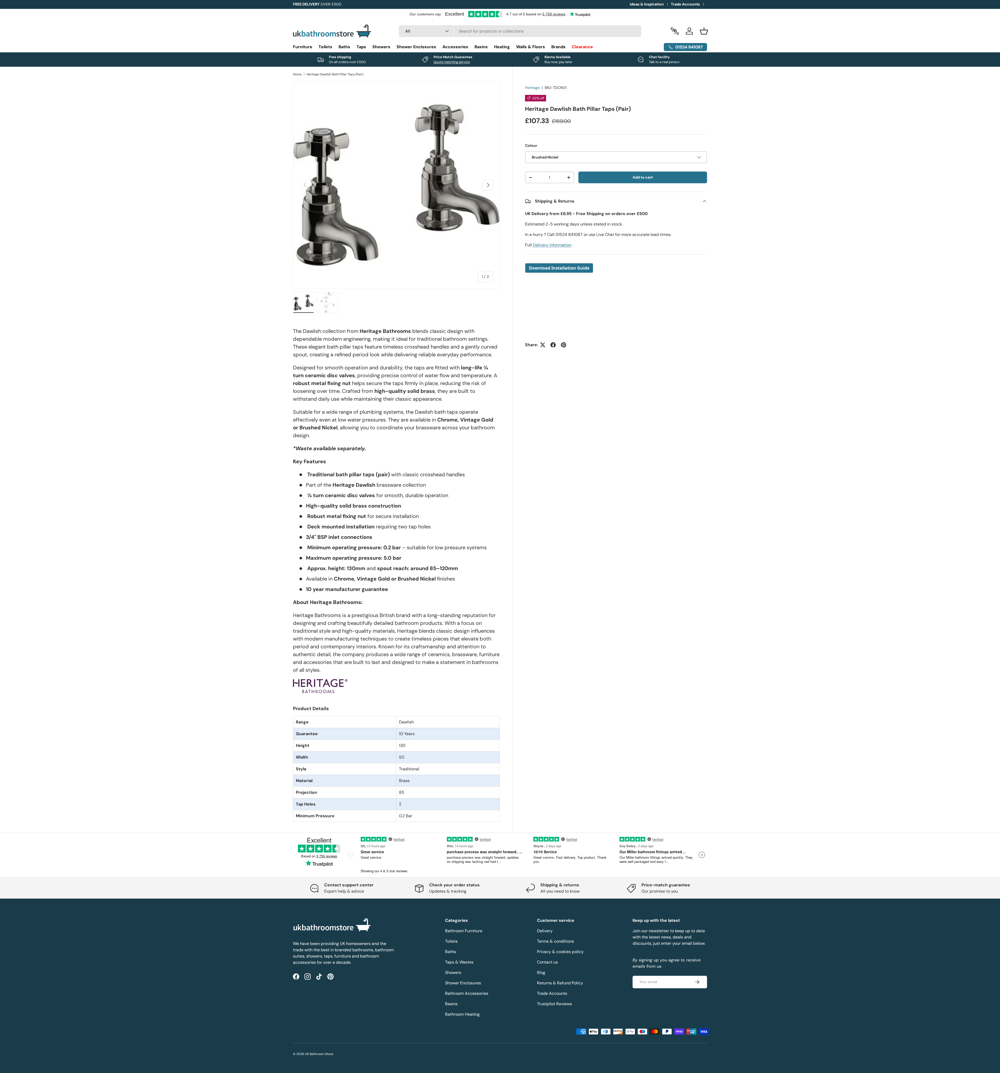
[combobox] (520, 31)
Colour (531, 145)
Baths (344, 47)
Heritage (532, 87)
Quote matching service (452, 62)
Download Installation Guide (559, 268)
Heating (502, 47)
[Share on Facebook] (553, 345)
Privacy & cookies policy (560, 951)
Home (297, 74)
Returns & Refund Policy (560, 983)
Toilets (325, 47)
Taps (361, 47)
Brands (558, 47)
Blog (541, 972)
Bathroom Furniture (463, 931)
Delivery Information (552, 245)
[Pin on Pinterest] (563, 345)
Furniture (302, 47)
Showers (381, 47)
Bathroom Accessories (466, 993)
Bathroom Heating (462, 1014)
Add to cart (643, 177)
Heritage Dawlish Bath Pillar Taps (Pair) (335, 74)
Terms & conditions (555, 941)
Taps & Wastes (459, 962)
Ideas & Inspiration (647, 4)
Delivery (545, 931)
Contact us (547, 962)
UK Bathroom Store (319, 1054)
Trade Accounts (685, 4)
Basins (481, 47)
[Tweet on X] (543, 345)
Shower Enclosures (416, 47)
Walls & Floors (530, 47)
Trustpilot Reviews (554, 1004)
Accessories (455, 47)
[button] (704, 31)
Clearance (582, 47)
